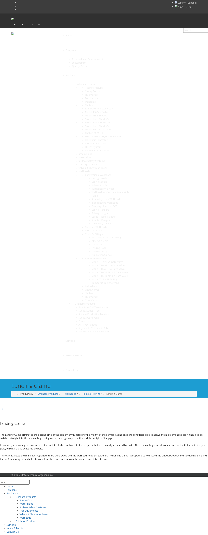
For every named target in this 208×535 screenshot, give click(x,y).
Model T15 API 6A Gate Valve (108, 268)
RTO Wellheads (93, 230)
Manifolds (90, 101)
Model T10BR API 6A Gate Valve (109, 272)
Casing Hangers (100, 209)
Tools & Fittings (94, 234)
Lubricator (97, 244)
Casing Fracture (93, 91)
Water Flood (85, 157)
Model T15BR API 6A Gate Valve (109, 275)
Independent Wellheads (104, 202)
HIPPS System (93, 146)
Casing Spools (99, 181)
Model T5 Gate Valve (97, 112)
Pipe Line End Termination (93, 307)
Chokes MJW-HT (94, 132)
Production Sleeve (101, 254)
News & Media (73, 355)
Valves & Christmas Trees (93, 167)
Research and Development (87, 59)
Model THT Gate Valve (98, 129)
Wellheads (84, 171)
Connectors (84, 321)
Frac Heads (91, 98)
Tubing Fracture (94, 87)
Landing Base (98, 247)
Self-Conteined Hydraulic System (103, 136)
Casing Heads (99, 178)
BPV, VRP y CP (99, 241)
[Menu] (60, 20)
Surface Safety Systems (91, 160)
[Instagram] (19, 2)
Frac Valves (91, 94)
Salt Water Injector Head (99, 108)
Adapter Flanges (100, 220)
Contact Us (71, 370)
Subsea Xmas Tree (89, 310)
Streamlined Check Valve (98, 119)
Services (70, 340)
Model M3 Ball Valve (96, 115)
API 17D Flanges (87, 324)
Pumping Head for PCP (104, 206)
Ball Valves (91, 286)
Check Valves (92, 289)
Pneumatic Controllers (97, 150)
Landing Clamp (99, 251)
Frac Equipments (87, 164)
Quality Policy (79, 66)
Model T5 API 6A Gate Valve (107, 261)
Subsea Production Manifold (94, 314)
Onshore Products (84, 84)
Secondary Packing (101, 223)
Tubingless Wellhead (103, 188)
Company (70, 50)
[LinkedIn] (19, 9)
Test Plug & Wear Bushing (106, 237)
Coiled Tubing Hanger (103, 216)
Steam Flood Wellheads (98, 122)
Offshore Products (85, 303)
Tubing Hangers (100, 213)
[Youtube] (19, 5)
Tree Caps (91, 300)
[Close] (1, 478)
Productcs (71, 75)
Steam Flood (85, 153)
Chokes (89, 105)
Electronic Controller (96, 139)
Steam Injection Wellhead (105, 199)
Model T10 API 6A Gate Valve (108, 265)
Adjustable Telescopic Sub (93, 328)
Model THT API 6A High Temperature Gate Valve (105, 281)
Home (68, 35)
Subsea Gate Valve (88, 317)
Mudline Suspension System (94, 331)
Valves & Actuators (95, 143)
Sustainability (79, 62)
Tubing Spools (99, 185)
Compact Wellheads (96, 227)
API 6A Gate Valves (96, 258)
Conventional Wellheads (98, 174)
